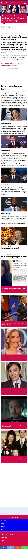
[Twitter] (10, 547)
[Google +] (17, 547)
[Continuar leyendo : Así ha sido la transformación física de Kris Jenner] (14, 375)
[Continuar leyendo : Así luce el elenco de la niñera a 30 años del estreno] (14, 443)
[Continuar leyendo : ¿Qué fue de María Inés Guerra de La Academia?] (14, 342)
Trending (4, 33)
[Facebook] (3, 547)
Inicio (1, 33)
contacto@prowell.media (6, 542)
